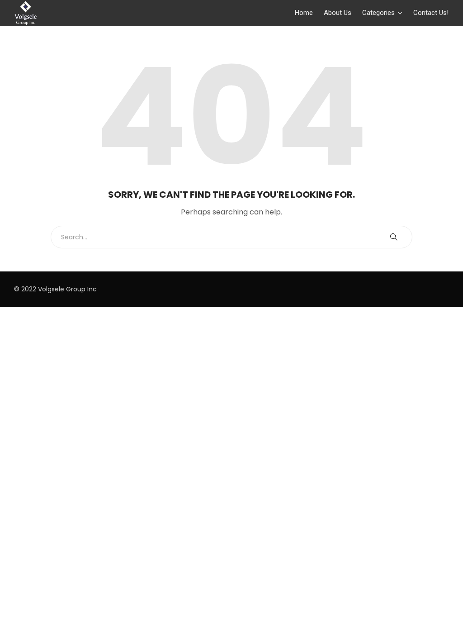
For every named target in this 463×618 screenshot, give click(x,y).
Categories (378, 13)
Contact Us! (431, 13)
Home (304, 13)
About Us (337, 13)
